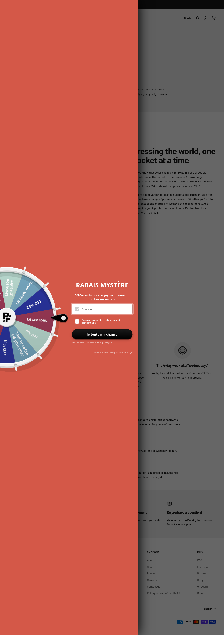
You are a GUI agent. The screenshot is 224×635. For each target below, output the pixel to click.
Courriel (87, 309)
